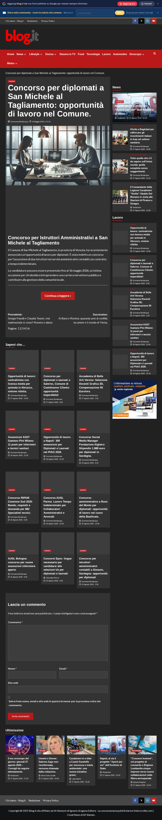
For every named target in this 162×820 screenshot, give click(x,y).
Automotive (120, 54)
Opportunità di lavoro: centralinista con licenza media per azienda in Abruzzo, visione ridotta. (22, 384)
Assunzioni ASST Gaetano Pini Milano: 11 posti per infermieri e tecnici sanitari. (141, 331)
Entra (119, 13)
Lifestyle (34, 54)
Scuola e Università (138, 155)
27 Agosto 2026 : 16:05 (141, 149)
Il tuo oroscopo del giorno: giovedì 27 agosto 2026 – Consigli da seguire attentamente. (18, 765)
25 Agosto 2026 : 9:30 (54, 581)
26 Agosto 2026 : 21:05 (19, 455)
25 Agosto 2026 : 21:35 (55, 524)
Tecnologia (93, 54)
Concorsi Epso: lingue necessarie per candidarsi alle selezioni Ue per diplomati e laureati (58, 566)
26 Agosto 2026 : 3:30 (18, 520)
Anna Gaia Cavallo (48, 775)
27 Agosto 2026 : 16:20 (81, 782)
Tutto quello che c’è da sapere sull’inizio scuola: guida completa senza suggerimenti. (141, 165)
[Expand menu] (25, 54)
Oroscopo (135, 54)
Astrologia (13, 751)
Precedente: (30, 318)
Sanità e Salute (136, 126)
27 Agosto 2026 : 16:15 (138, 118)
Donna (49, 54)
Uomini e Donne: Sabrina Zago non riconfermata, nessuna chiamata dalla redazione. (49, 765)
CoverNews (73, 814)
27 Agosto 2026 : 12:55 (141, 210)
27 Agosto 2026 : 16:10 (142, 785)
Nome (12, 668)
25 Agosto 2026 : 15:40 (90, 524)
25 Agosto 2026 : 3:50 (90, 584)
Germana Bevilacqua (19, 121)
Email (63, 668)
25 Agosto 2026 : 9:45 (18, 577)
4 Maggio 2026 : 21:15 (41, 121)
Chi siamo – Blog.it (15, 21)
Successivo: (83, 318)
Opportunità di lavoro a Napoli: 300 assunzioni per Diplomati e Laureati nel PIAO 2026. (57, 445)
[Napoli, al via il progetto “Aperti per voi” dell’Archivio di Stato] (112, 745)
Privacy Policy (48, 21)
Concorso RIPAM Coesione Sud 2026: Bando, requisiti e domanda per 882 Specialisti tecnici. (20, 505)
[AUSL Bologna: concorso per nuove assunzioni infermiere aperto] (22, 543)
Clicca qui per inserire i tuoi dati (139, 13)
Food (81, 54)
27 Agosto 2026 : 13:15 (141, 178)
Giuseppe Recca (52, 578)
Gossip (43, 751)
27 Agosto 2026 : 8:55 (54, 402)
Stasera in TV (67, 54)
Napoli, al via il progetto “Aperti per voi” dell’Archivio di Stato (134, 109)
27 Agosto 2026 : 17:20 (19, 778)
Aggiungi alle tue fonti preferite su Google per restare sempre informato (47, 3)
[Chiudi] (157, 3)
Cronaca (119, 102)
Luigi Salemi (76, 779)
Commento (15, 622)
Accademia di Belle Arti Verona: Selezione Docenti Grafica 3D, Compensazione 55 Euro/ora (93, 384)
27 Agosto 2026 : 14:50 (19, 398)
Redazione (32, 21)
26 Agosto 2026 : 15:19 (55, 459)
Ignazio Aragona (139, 782)
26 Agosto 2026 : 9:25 (90, 463)
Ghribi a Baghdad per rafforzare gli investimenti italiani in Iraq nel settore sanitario (142, 136)
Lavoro (106, 54)
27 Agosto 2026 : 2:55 (90, 398)
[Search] (155, 53)
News (20, 54)
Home (10, 54)
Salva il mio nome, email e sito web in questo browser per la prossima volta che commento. (55, 703)
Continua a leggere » (58, 295)
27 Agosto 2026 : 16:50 (50, 778)
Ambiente (74, 751)
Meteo (10, 63)
